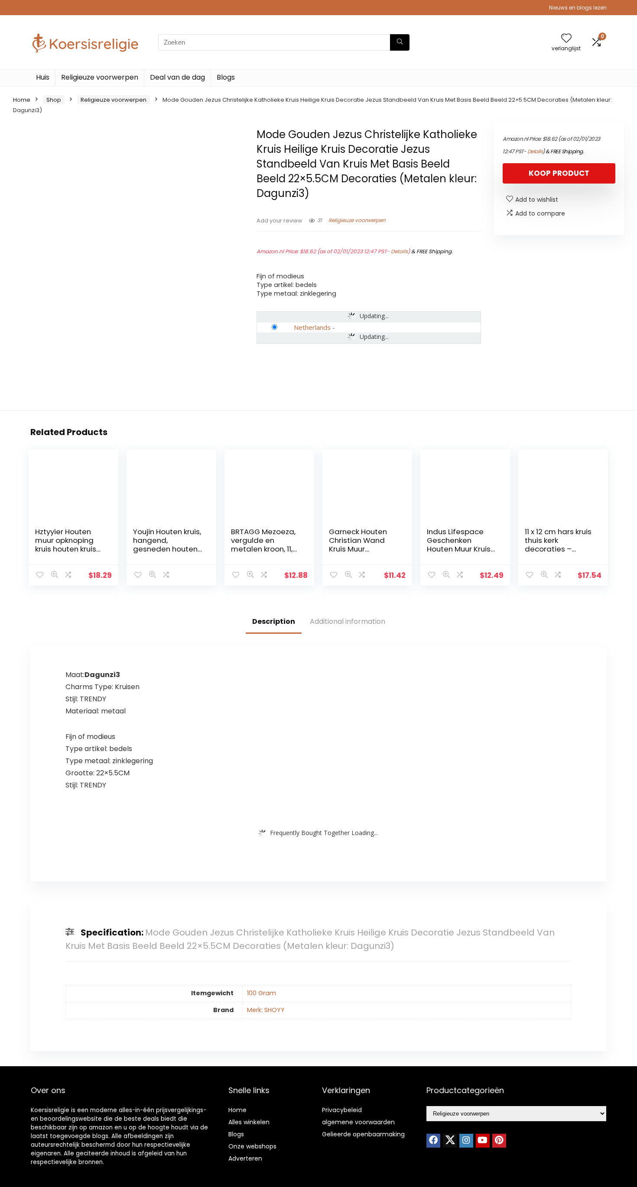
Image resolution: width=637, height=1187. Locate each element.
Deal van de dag (177, 77)
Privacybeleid (342, 1110)
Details (399, 251)
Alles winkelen (249, 1122)
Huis (42, 77)
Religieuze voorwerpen (99, 77)
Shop (53, 100)
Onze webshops (252, 1146)
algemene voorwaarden (358, 1122)
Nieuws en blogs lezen (578, 7)
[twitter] (450, 1141)
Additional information (347, 621)
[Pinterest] (499, 1141)
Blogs (226, 77)
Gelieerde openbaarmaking (363, 1134)
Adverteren (245, 1158)
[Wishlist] (566, 39)
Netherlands (312, 327)
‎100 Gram (261, 993)
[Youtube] (483, 1141)
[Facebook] (433, 1141)
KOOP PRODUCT (559, 173)
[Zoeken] (400, 42)
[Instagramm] (466, 1141)
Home (21, 100)
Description (273, 621)
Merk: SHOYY (266, 1010)
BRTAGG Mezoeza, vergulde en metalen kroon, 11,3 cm (264, 544)
